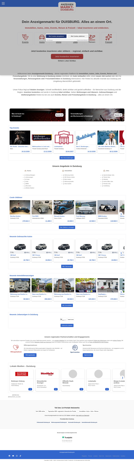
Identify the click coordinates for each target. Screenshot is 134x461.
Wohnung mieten (69, 175)
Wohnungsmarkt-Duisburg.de (59, 422)
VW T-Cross (36, 255)
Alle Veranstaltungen (67, 158)
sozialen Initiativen (59, 340)
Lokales (95, 456)
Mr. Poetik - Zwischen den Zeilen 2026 (19, 147)
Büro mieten (68, 179)
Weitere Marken (30, 188)
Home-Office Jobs (108, 181)
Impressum (108, 456)
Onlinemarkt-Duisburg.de (43, 422)
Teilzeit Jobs (106, 177)
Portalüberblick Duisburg (67, 419)
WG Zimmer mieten (70, 177)
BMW (27, 183)
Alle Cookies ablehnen (78, 36)
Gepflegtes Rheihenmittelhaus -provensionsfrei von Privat (107, 294)
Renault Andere (59, 216)
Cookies (123, 456)
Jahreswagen (29, 177)
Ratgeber (84, 456)
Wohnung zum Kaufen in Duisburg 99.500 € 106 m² (18, 294)
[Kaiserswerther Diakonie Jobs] (63, 319)
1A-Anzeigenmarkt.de (67, 440)
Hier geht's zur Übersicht (82, 415)
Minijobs (105, 179)
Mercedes (28, 186)
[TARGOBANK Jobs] (71, 319)
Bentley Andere (15, 216)
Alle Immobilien (67, 305)
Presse (90, 456)
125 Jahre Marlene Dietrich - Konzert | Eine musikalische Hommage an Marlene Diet (107, 147)
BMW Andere (102, 216)
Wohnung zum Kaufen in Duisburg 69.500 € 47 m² (62, 294)
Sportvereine (88, 355)
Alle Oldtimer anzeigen (67, 227)
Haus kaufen (68, 183)
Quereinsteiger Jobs (108, 175)
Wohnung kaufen (69, 181)
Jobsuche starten (67, 325)
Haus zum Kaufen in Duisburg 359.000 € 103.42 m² (41, 294)
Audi (27, 181)
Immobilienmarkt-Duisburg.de (89, 422)
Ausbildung (106, 186)
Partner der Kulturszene (100, 340)
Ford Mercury (80, 216)
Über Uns (101, 456)
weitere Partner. (117, 340)
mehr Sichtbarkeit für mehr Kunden (99, 342)
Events (58, 115)
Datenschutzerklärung (82, 40)
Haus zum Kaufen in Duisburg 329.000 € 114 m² (85, 294)
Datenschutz (116, 456)
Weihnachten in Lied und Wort (40, 147)
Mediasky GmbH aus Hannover (43, 342)
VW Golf (13, 255)
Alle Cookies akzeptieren (56, 36)
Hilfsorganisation (30, 355)
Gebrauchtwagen (30, 175)
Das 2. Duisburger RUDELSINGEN (82, 147)
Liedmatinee (58, 146)
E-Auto (27, 179)
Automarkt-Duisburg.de (74, 422)
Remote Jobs (107, 183)
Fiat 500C (35, 216)
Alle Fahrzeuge (67, 266)
